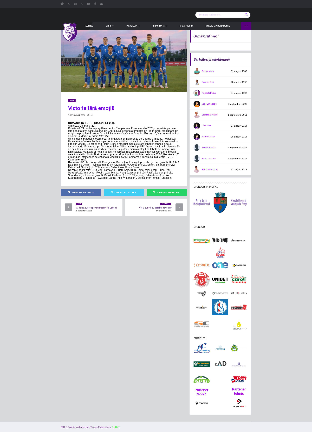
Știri (108, 26)
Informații (158, 26)
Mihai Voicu (206, 126)
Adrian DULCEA (209, 158)
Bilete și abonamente (218, 26)
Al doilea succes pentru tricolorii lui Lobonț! (96, 207)
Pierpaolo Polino (209, 93)
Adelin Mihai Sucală (210, 169)
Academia (132, 26)
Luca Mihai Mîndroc (210, 115)
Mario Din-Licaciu (209, 104)
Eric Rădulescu (208, 137)
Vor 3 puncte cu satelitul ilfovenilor (155, 207)
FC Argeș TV (186, 26)
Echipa (89, 26)
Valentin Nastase (209, 147)
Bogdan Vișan (208, 71)
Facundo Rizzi (208, 82)
